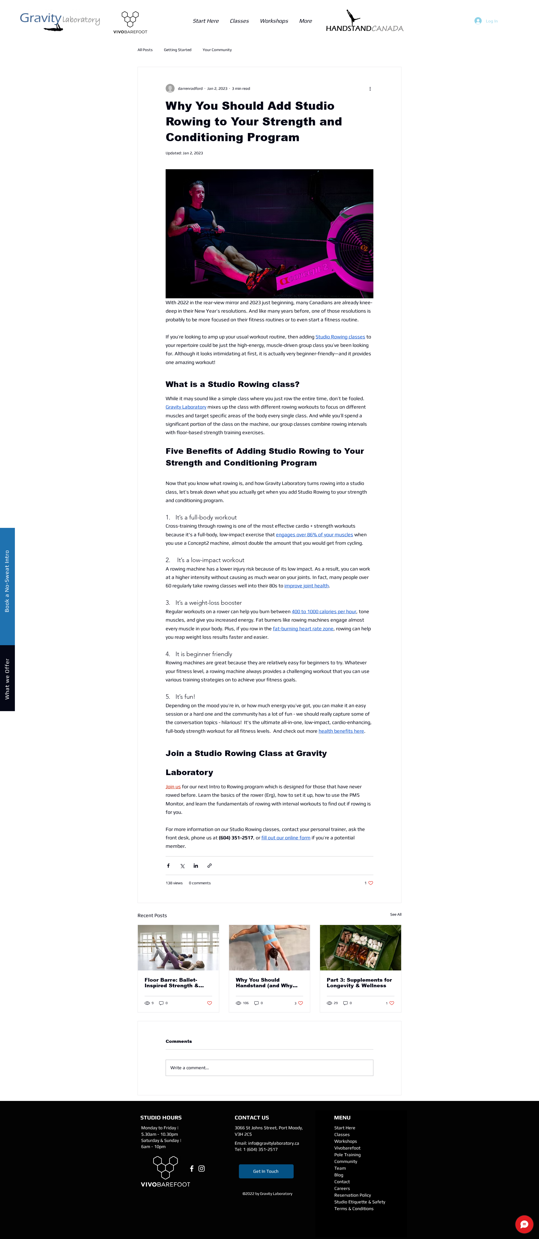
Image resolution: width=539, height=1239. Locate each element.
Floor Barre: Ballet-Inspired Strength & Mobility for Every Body (177, 982)
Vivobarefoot (347, 1148)
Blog (338, 1175)
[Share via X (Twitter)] (182, 865)
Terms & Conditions (354, 1208)
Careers (342, 1188)
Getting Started (177, 49)
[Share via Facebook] (168, 865)
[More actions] (370, 88)
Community (345, 1161)
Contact (342, 1181)
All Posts (145, 49)
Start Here (344, 1127)
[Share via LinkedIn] (195, 865)
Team (340, 1168)
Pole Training (347, 1154)
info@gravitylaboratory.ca (273, 1143)
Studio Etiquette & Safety (359, 1201)
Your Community (217, 49)
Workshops (345, 1141)
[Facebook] (192, 1168)
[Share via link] (209, 865)
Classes (342, 1134)
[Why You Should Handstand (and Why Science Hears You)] (269, 947)
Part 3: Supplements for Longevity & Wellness (359, 982)
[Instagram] (201, 1168)
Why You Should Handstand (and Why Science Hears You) (264, 982)
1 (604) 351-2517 (260, 1149)
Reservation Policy (352, 1195)
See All (395, 914)
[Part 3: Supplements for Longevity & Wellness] (360, 947)
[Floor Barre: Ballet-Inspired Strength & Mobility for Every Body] (178, 947)
